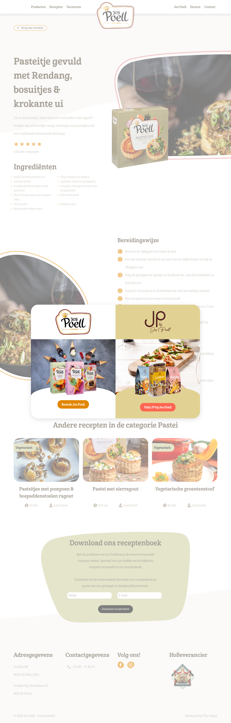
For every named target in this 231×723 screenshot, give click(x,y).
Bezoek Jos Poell (73, 404)
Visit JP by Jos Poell (157, 407)
